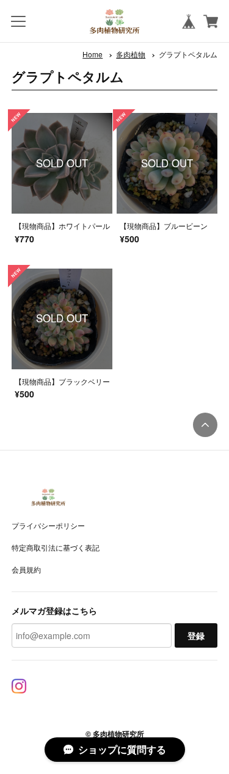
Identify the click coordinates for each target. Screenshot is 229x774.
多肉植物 (130, 54)
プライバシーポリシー (48, 525)
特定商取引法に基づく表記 (56, 547)
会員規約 (26, 569)
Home (92, 54)
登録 (196, 635)
